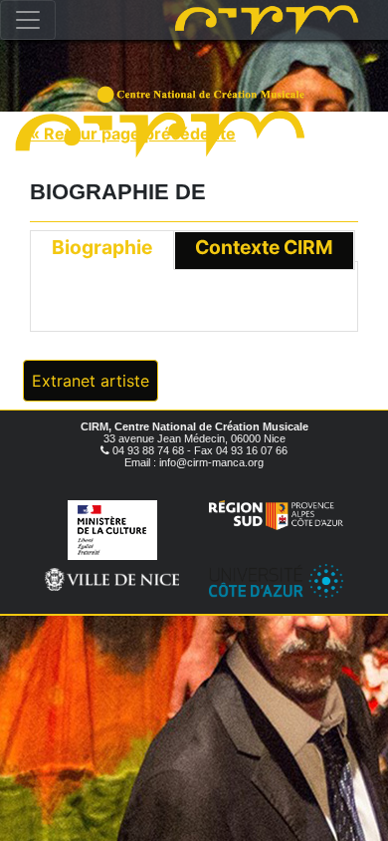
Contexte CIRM (264, 247)
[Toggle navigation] (28, 20)
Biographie (102, 247)
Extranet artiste (90, 381)
